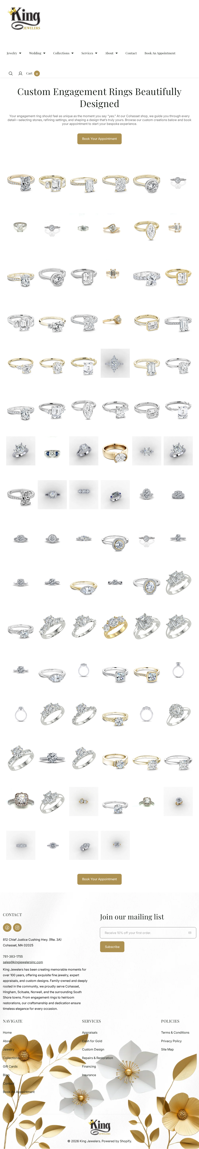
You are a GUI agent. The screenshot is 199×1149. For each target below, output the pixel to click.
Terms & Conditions (175, 1032)
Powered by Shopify (116, 1141)
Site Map (167, 1049)
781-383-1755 (13, 956)
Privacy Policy (171, 1041)
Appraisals (89, 1032)
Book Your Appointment (99, 139)
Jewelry (8, 1049)
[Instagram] (17, 927)
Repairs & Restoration (97, 1058)
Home (7, 1032)
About (7, 1041)
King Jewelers (90, 1141)
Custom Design (93, 1049)
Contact (8, 1083)
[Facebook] (7, 927)
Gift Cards (10, 1066)
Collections (11, 1058)
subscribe (112, 947)
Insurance (89, 1075)
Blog (6, 1075)
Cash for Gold (92, 1041)
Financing (89, 1066)
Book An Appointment (19, 1092)
